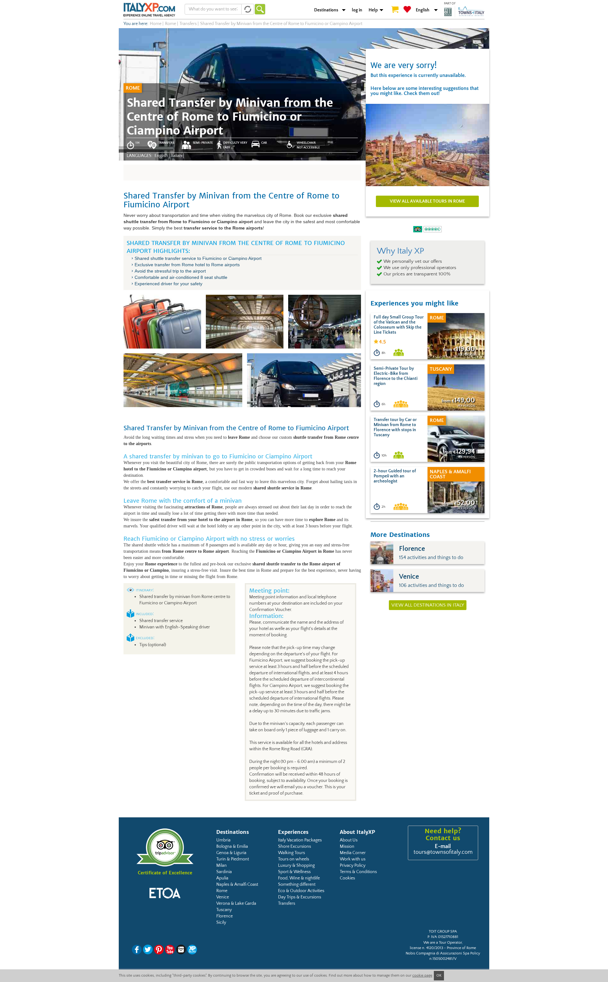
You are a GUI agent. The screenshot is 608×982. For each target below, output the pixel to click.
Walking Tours (291, 852)
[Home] (149, 9)
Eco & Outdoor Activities (301, 890)
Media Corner (353, 852)
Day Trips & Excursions (299, 897)
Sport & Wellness (294, 871)
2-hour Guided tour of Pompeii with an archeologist (395, 476)
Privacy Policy (352, 865)
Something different (296, 884)
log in (357, 10)
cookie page (422, 975)
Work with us (352, 859)
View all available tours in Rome (427, 201)
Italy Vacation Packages (300, 840)
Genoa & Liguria (231, 852)
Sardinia (224, 871)
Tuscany (224, 909)
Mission (347, 846)
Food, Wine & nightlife (299, 878)
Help (373, 10)
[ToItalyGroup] (464, 11)
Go (260, 9)
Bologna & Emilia (232, 846)
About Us (349, 840)
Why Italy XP (400, 251)
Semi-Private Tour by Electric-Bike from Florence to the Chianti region (395, 376)
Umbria (223, 840)
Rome (221, 890)
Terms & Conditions (358, 871)
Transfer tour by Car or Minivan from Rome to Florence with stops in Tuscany (395, 427)
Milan (221, 865)
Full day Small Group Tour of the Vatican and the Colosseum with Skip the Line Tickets (399, 325)
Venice (222, 897)
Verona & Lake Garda (236, 903)
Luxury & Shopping (296, 865)
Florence (224, 916)
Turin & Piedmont (232, 859)
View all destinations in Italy (427, 605)
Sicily (221, 922)
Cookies (347, 878)
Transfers (286, 903)
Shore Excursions (294, 846)
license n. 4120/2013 (426, 948)
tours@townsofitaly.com (443, 852)
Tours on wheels (293, 859)
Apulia (222, 878)
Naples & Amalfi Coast (237, 884)
